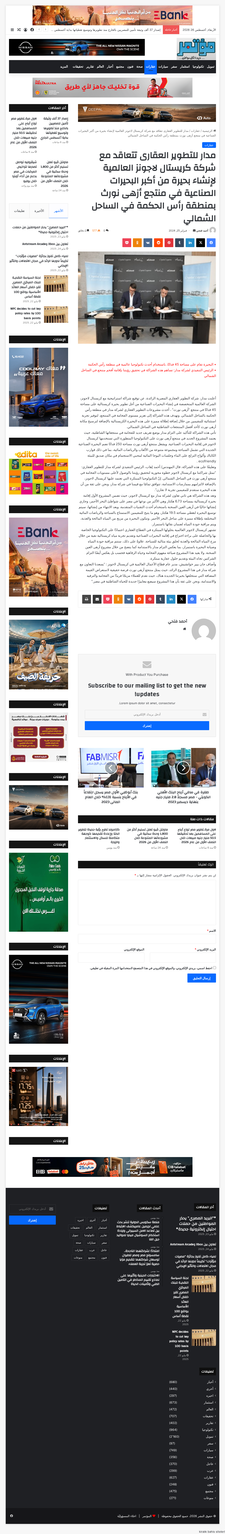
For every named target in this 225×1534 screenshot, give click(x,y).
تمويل (210, 66)
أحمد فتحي (202, 230)
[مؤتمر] (196, 49)
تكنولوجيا (198, 66)
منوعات (208, 1498)
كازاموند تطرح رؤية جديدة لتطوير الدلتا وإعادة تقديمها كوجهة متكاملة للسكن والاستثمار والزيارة (99, 836)
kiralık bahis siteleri (212, 1531)
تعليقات (19, 211)
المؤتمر (147, 1516)
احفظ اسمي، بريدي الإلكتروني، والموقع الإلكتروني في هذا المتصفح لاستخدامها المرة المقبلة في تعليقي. (151, 968)
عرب (210, 1470)
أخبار (110, 66)
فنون (130, 66)
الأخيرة (39, 211)
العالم (100, 66)
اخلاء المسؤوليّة (126, 1516)
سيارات (163, 66)
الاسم (211, 930)
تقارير (90, 66)
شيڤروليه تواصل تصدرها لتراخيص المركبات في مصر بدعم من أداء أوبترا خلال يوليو (24, 171)
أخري (209, 1389)
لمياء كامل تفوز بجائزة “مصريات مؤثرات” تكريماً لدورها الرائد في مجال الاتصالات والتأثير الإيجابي (38, 260)
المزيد (64, 66)
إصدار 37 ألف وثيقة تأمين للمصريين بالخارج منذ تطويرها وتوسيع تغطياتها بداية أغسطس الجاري (54, 128)
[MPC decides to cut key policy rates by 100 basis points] (56, 314)
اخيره (209, 1395)
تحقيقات (78, 66)
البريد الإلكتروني (205, 949)
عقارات (150, 66)
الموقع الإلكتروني (134, 949)
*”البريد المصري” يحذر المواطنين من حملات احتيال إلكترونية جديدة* (40, 229)
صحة (139, 66)
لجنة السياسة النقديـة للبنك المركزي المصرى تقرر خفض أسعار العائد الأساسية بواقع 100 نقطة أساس (26, 287)
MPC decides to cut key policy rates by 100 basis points (25, 313)
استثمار (185, 66)
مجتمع (120, 66)
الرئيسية (207, 130)
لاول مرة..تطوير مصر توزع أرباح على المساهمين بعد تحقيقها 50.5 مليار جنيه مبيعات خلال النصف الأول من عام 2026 (90, 29)
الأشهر (58, 211)
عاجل (209, 1464)
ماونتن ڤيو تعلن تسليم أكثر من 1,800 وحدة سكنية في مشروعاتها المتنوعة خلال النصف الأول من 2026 (147, 836)
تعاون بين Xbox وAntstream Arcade (45, 244)
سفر (174, 66)
